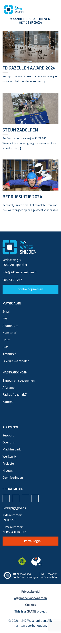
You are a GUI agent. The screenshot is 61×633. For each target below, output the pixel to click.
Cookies (30, 605)
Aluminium (10, 326)
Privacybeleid (30, 591)
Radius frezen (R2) (15, 394)
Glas (5, 347)
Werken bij (10, 456)
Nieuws (8, 470)
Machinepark (12, 449)
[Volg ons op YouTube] (35, 498)
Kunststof (9, 333)
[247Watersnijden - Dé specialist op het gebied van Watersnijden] (19, 9)
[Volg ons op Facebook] (6, 498)
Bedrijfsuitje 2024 (22, 196)
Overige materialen (16, 361)
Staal (6, 311)
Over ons (9, 442)
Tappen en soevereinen (19, 380)
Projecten (9, 463)
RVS (5, 319)
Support (8, 435)
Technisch (9, 354)
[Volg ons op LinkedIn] (25, 498)
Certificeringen (13, 477)
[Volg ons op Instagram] (15, 498)
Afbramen (9, 387)
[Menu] (52, 8)
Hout (6, 340)
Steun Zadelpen (20, 129)
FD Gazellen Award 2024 (29, 67)
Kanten (8, 402)
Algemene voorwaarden (30, 598)
